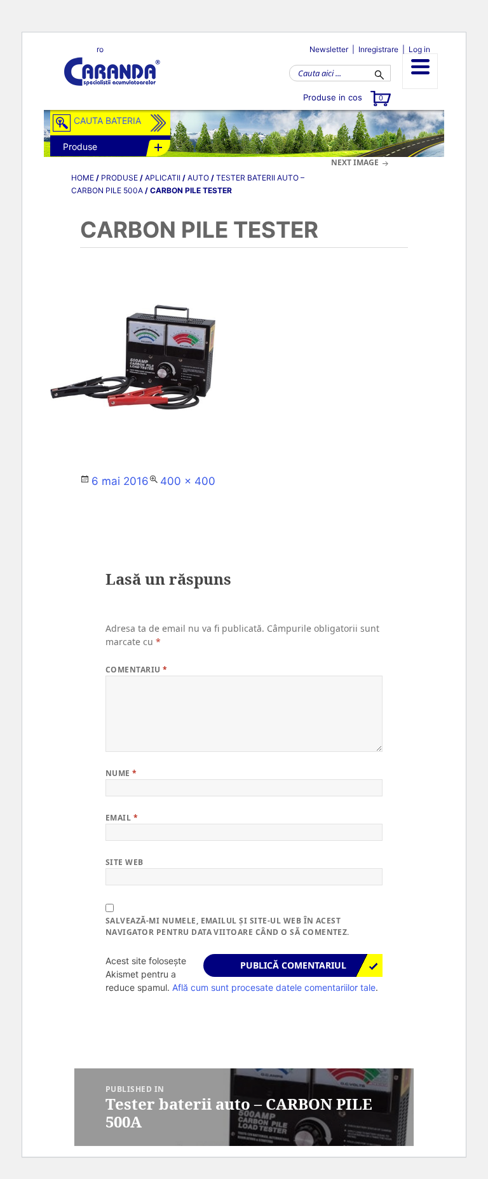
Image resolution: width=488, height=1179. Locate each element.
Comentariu (136, 669)
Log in (419, 49)
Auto (198, 177)
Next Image (355, 162)
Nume (121, 773)
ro (100, 49)
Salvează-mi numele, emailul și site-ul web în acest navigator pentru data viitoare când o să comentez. (227, 926)
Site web (124, 862)
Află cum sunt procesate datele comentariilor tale (274, 987)
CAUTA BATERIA (107, 120)
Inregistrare (378, 49)
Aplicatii (162, 177)
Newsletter (328, 49)
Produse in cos (343, 97)
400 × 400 (187, 481)
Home (82, 177)
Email (121, 817)
